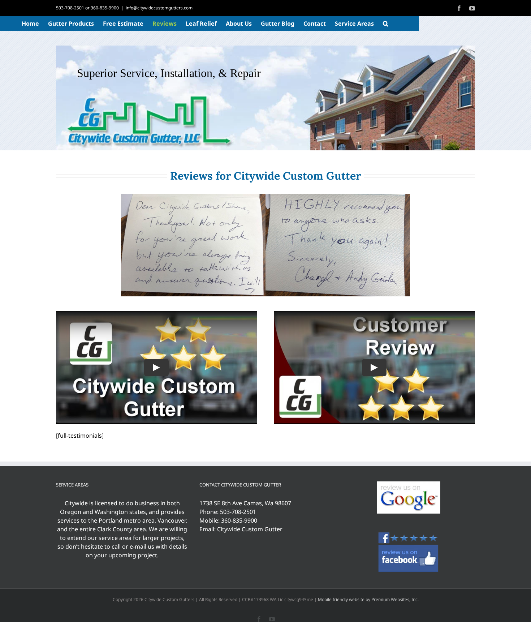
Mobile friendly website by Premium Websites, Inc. (368, 599)
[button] (385, 23)
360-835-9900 (105, 8)
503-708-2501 (70, 8)
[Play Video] (156, 367)
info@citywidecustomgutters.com (159, 8)
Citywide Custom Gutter (249, 529)
